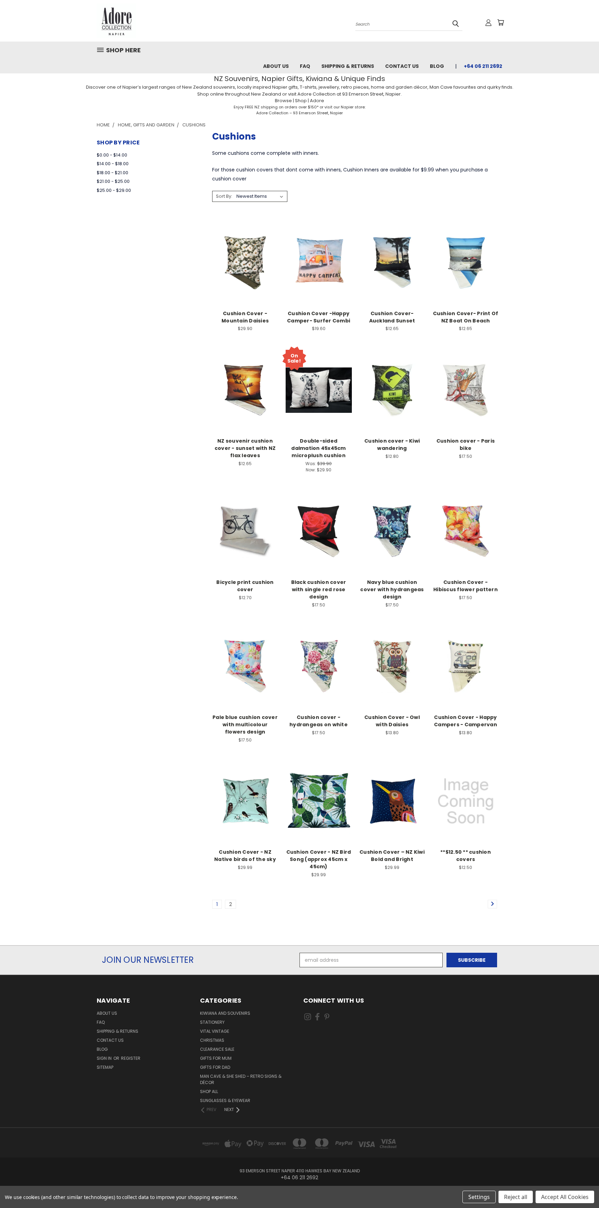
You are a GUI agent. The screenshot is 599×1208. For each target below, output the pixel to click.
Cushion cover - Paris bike (465, 444)
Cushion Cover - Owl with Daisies (392, 721)
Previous (580, 1186)
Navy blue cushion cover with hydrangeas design (392, 589)
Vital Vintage (214, 1031)
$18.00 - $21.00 (112, 172)
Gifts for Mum (216, 1058)
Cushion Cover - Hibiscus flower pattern (465, 586)
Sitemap (105, 1067)
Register (130, 1058)
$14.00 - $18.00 (113, 163)
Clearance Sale (217, 1049)
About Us (276, 66)
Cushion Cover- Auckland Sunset (392, 317)
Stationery (212, 1022)
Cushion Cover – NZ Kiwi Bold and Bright (392, 856)
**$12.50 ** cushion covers (465, 856)
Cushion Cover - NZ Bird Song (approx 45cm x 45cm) (318, 859)
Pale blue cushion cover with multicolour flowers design (245, 724)
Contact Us (402, 66)
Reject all (515, 1197)
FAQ (305, 66)
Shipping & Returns (347, 66)
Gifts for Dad (215, 1067)
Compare (243, 262)
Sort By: (224, 196)
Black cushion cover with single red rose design (318, 589)
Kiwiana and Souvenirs (225, 1013)
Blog (437, 66)
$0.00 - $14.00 (112, 155)
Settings (479, 1197)
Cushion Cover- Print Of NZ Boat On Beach (465, 317)
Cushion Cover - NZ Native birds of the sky (245, 856)
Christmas (212, 1040)
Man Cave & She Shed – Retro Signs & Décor (240, 1079)
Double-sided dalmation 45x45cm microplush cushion (318, 448)
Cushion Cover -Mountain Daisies (245, 317)
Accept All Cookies (565, 1197)
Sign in (105, 1058)
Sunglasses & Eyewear (225, 1100)
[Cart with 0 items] (500, 22)
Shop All (209, 1091)
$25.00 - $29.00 (114, 190)
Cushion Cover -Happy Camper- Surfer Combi (318, 317)
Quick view (245, 248)
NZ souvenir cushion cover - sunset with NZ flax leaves (245, 448)
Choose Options (245, 402)
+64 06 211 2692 (483, 66)
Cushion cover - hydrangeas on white (318, 721)
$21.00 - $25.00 (113, 181)
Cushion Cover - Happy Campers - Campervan (465, 721)
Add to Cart (245, 274)
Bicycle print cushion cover (245, 586)
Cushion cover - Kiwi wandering (392, 444)
